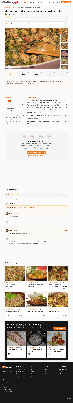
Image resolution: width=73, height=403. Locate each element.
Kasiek (10, 238)
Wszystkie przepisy (21, 369)
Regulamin (4, 382)
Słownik (46, 373)
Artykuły (47, 369)
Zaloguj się (31, 207)
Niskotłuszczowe (64, 17)
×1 (9, 101)
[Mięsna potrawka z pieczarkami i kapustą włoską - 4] (64, 53)
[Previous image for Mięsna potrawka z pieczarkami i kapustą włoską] (6, 48)
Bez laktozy (65, 19)
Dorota (8, 14)
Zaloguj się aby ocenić (62, 195)
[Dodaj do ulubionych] (65, 23)
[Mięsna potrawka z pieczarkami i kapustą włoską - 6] (64, 68)
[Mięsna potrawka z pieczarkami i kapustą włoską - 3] (64, 46)
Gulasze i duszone (17, 17)
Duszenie (32, 17)
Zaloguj (58, 2)
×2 (13, 101)
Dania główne (8, 17)
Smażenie (26, 17)
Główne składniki (48, 19)
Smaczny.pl (7, 7)
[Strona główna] (10, 2)
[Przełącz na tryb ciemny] (53, 2)
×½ (6, 101)
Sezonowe (18, 376)
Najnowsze (19, 373)
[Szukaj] (49, 2)
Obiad (41, 19)
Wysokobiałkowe (54, 17)
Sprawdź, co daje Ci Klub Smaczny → (36, 155)
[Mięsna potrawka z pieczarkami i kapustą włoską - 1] (64, 31)
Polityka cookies (6, 387)
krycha (10, 222)
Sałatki (32, 376)
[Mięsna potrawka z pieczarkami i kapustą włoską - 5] (64, 60)
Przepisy (13, 7)
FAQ (60, 373)
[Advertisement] (36, 91)
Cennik (60, 371)
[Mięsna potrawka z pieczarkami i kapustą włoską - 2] (64, 38)
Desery (32, 371)
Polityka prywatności (7, 384)
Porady (46, 371)
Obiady (32, 369)
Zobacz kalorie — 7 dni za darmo (36, 152)
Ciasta (32, 373)
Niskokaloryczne (45, 17)
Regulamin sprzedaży (7, 391)
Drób (38, 17)
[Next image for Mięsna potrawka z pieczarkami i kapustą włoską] (57, 48)
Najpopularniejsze (20, 371)
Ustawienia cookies (6, 389)
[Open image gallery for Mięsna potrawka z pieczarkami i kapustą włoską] (57, 30)
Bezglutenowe (57, 19)
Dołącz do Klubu (66, 2)
